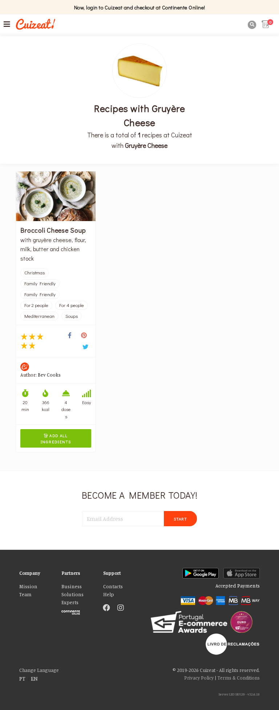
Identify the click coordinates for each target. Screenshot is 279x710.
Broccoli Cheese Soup (53, 230)
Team (25, 594)
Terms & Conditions (239, 678)
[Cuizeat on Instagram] (120, 608)
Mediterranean (39, 316)
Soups (71, 316)
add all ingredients (56, 439)
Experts (69, 602)
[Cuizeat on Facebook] (106, 608)
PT (22, 678)
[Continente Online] (76, 611)
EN (34, 678)
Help (108, 594)
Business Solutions (72, 590)
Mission (28, 586)
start (180, 519)
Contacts (113, 586)
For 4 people (71, 305)
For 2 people (36, 305)
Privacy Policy (199, 678)
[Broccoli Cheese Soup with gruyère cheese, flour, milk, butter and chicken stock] (55, 196)
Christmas (34, 272)
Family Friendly (40, 283)
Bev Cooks (49, 375)
